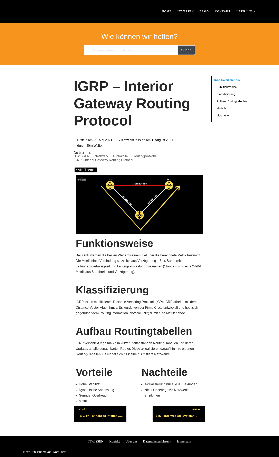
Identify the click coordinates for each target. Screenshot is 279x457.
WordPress (59, 452)
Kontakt (223, 11)
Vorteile (221, 108)
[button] (254, 11)
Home (167, 11)
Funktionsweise (227, 86)
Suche (186, 50)
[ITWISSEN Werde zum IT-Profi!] (35, 11)
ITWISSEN (185, 11)
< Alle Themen (85, 170)
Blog (204, 11)
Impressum (184, 441)
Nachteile (223, 115)
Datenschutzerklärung (157, 441)
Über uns (131, 441)
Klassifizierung (226, 94)
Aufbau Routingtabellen (232, 101)
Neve (26, 452)
